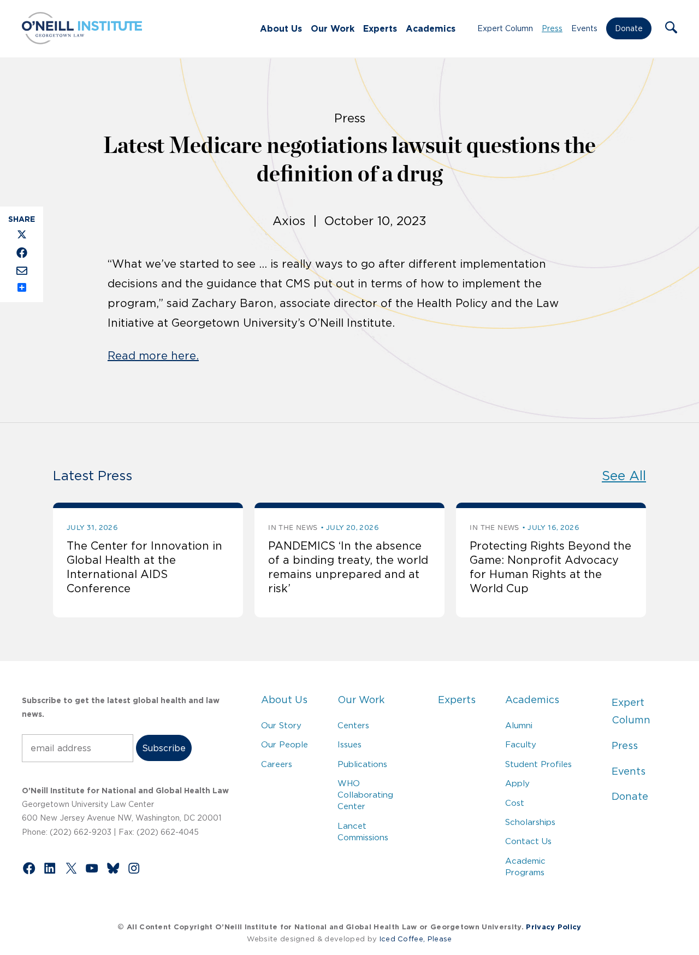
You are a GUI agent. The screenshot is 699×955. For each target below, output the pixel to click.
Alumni (518, 725)
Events (584, 28)
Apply (517, 783)
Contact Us (528, 841)
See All (624, 475)
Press (552, 28)
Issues (349, 744)
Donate (629, 28)
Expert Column (505, 28)
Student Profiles (538, 764)
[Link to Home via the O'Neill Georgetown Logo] (82, 41)
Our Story (281, 725)
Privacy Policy (553, 927)
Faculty (520, 744)
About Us (281, 28)
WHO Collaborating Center (365, 795)
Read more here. (153, 356)
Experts (380, 28)
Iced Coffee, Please (416, 939)
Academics (430, 28)
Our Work (332, 28)
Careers (276, 764)
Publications (362, 764)
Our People (284, 744)
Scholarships (530, 822)
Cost (514, 802)
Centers (353, 725)
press (349, 118)
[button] (671, 28)
